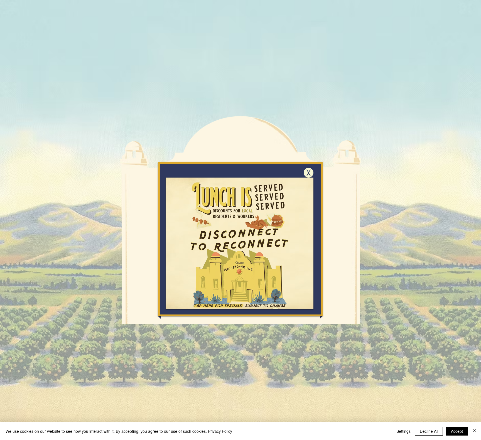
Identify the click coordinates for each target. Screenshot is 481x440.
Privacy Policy (220, 431)
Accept (457, 431)
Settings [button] (403, 431)
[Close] (474, 431)
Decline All (429, 431)
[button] (308, 173)
